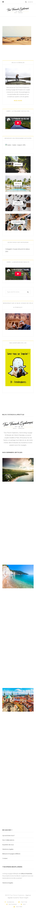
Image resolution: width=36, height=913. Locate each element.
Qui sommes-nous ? (8, 835)
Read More (18, 100)
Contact (4, 858)
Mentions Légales (7, 849)
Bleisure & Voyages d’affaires (11, 853)
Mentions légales (7, 883)
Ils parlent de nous (8, 844)
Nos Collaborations (8, 840)
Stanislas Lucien (13, 17)
